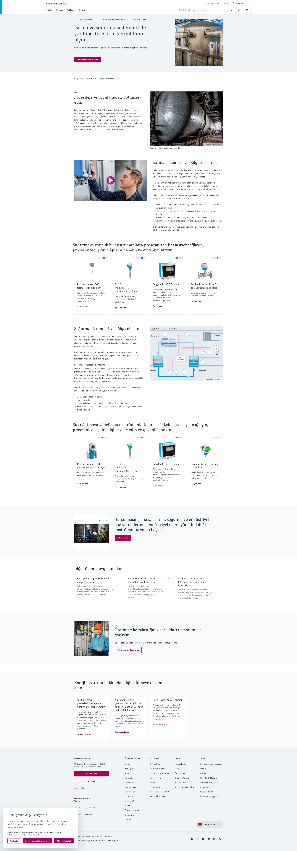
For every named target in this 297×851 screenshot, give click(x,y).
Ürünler (128, 764)
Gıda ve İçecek (155, 764)
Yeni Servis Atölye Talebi (184, 787)
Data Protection (101, 840)
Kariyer (203, 773)
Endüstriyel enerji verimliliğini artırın (115, 19)
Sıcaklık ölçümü (131, 782)
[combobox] (242, 3)
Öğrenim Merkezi (182, 778)
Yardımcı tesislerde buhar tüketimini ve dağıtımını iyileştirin (191, 582)
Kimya (152, 782)
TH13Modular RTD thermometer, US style (127, 288)
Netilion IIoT (129, 801)
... (97, 19)
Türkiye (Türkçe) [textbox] (240, 3)
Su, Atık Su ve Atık (157, 769)
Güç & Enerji (155, 787)
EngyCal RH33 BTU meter (166, 284)
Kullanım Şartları (87, 840)
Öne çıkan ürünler (132, 810)
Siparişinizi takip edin (183, 782)
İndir (218, 3)
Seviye (127, 773)
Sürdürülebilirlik (206, 792)
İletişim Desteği (181, 764)
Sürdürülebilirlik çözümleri (83, 19)
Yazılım (127, 806)
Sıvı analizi (129, 778)
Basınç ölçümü (130, 787)
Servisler (128, 820)
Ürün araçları (209, 3)
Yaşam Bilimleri (156, 778)
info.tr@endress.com (87, 814)
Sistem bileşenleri (132, 792)
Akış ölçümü (129, 769)
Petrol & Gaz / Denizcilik (159, 773)
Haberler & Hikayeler (208, 778)
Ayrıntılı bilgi (79, 788)
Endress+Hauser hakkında (210, 764)
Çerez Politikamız (40, 835)
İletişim (226, 3)
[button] (87, 59)
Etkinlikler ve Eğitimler (209, 782)
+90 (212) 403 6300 (87, 808)
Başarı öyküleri (206, 787)
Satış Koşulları (113, 840)
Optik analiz (129, 796)
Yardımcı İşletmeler (157, 796)
